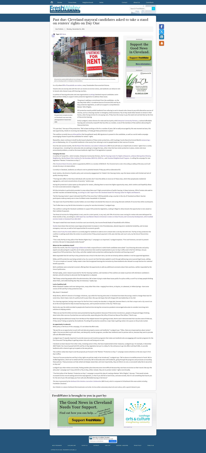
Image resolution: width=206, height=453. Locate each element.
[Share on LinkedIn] (161, 36)
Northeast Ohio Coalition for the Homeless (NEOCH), (80, 158)
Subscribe (113, 441)
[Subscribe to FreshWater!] (161, 43)
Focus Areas (72, 2)
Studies (55, 226)
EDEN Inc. (101, 158)
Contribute (149, 2)
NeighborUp (57, 158)
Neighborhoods (87, 2)
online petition (77, 134)
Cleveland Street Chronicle (64, 164)
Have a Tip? (107, 445)
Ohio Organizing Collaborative (77, 248)
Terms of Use (150, 445)
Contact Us (84, 445)
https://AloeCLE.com (130, 98)
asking (92, 94)
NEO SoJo (63, 34)
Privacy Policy (137, 445)
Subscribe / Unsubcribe (122, 445)
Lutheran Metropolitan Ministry (140, 156)
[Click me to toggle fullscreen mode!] (53, 36)
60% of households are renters (72, 85)
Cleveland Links (72, 445)
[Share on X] (161, 31)
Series (101, 2)
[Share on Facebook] (161, 26)
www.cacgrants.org (128, 427)
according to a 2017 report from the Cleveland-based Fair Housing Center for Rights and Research (108, 192)
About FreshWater (57, 445)
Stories (59, 2)
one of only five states (64, 232)
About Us (137, 2)
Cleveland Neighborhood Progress (118, 158)
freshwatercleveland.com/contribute (134, 66)
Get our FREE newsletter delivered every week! (103, 438)
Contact (124, 2)
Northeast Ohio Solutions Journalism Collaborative (91, 146)
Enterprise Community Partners (127, 121)
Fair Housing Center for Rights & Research (116, 156)
